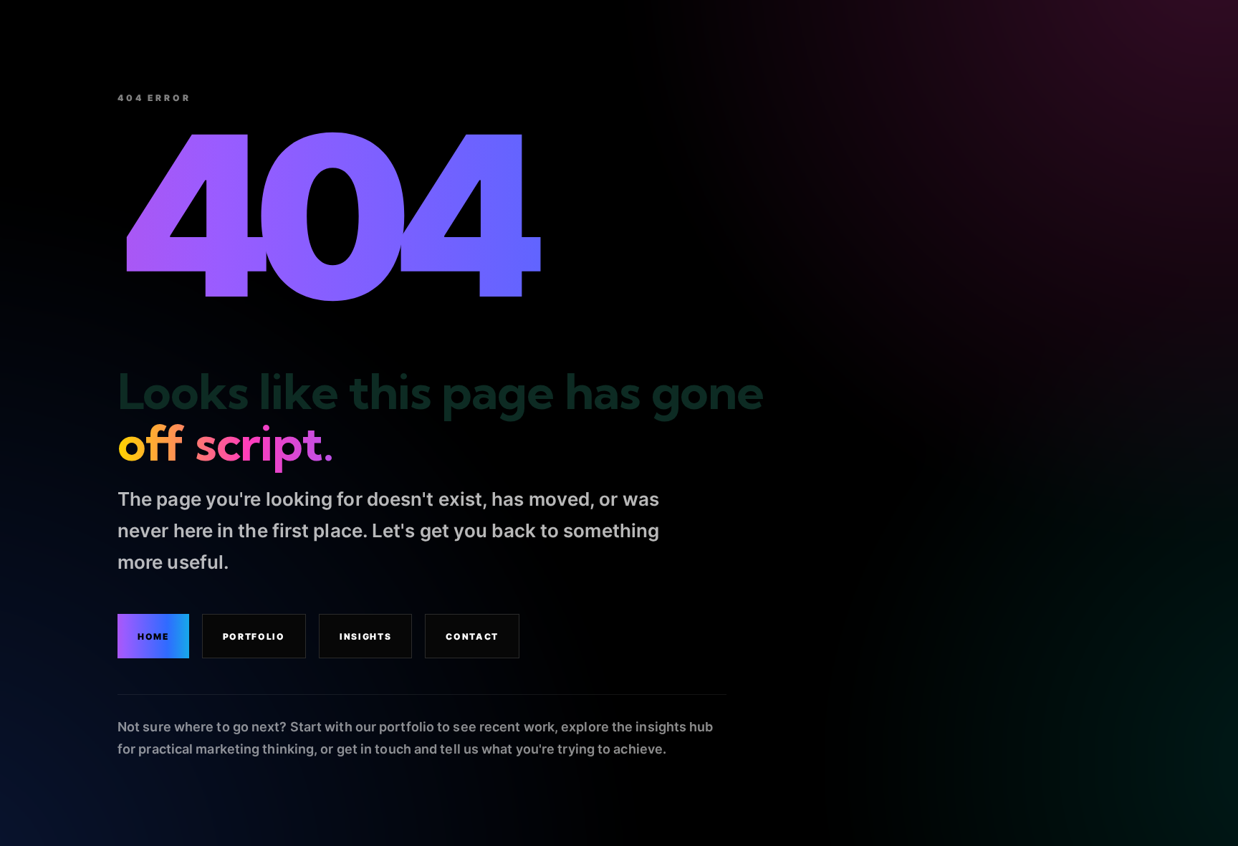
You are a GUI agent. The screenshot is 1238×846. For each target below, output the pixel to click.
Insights (365, 636)
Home (153, 636)
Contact (472, 636)
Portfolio (254, 636)
